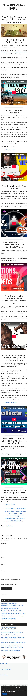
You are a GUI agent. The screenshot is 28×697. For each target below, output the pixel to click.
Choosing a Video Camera (7, 605)
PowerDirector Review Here (10, 402)
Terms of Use (2, 675)
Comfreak (10, 525)
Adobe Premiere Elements (16, 645)
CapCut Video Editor (6, 637)
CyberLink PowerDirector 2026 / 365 (9, 632)
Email (3, 564)
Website (3, 571)
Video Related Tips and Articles (8, 618)
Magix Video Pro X (18, 647)
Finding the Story (5, 52)
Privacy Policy (3, 669)
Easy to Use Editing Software (8, 629)
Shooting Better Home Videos (20, 52)
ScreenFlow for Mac (6, 650)
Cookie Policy (8, 669)
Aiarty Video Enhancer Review (8, 640)
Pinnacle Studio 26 (5, 645)
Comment (4, 543)
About (6, 675)
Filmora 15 (20, 632)
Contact (5, 663)
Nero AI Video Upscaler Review (18, 637)
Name (3, 557)
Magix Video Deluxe (15, 635)
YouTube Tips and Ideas (9, 504)
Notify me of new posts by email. (9, 584)
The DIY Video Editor (14, 6)
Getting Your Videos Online (16, 610)
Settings (10, 693)
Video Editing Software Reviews (8, 613)
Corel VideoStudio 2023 (20, 642)
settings (13, 691)
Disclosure (2, 663)
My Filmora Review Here (9, 150)
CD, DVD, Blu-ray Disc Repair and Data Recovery (12, 616)
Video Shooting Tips (18, 605)
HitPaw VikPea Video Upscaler (8, 642)
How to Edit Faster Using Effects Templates (14, 522)
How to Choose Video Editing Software (10, 608)
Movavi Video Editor (6, 635)
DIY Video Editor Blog (12, 603)
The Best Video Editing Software (8, 627)
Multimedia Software (15, 650)
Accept (5, 693)
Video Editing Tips (5, 610)
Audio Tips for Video (20, 613)
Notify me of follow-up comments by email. (11, 579)
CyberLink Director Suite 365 (7, 647)
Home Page (4, 603)
